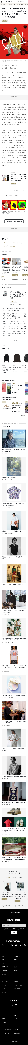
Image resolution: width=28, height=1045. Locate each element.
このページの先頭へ (15, 912)
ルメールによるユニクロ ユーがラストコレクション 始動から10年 (7, 894)
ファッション (12, 4)
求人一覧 (12, 380)
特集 (9, 1)
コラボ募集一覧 (6, 399)
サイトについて (5, 981)
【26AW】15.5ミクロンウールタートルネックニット (6, 369)
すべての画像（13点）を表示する (14, 221)
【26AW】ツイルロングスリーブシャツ (17, 368)
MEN (6, 928)
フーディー (22, 137)
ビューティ (13, 1)
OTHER (22, 928)
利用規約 (16, 981)
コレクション (17, 956)
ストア (17, 1)
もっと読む (15, 340)
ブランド (4, 1015)
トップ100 (4, 970)
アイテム (4, 1018)
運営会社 (4, 992)
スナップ (4, 974)
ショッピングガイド (6, 1029)
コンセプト (16, 1018)
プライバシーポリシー (19, 985)
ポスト (15, 959)
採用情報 (4, 985)
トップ (2, 4)
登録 (14, 932)
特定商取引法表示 (18, 1033)
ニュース (5, 1)
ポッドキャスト (18, 967)
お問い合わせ (17, 988)
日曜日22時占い (5, 967)
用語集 (15, 970)
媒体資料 (4, 988)
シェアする (13, 68)
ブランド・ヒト (23, 1)
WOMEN (14, 928)
